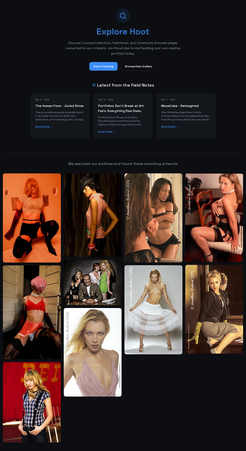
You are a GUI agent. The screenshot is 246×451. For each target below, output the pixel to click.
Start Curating (103, 66)
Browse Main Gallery (138, 66)
